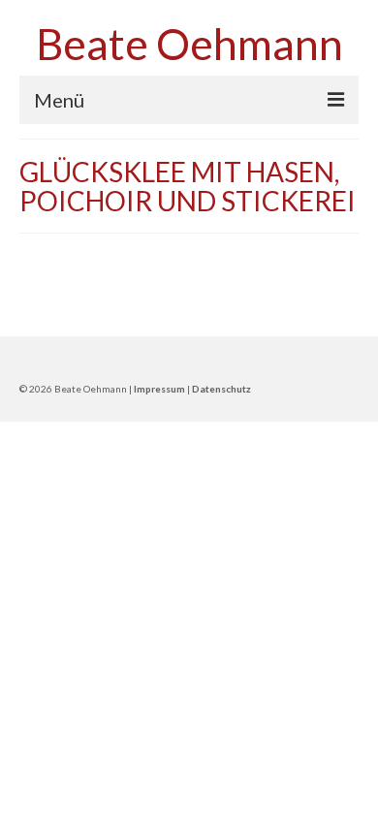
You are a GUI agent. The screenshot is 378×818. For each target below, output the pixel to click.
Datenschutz (221, 388)
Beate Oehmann (189, 43)
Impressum (159, 388)
